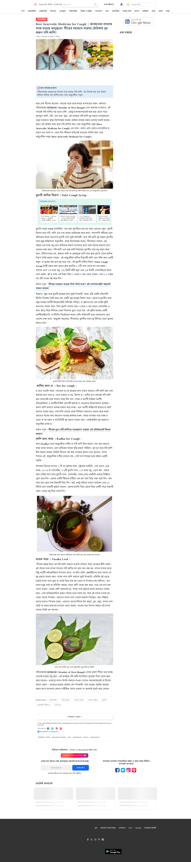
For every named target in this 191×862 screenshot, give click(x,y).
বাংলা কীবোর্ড (109, 4)
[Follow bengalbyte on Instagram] (128, 770)
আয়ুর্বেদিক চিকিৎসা (43, 705)
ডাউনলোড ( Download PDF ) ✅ (74, 755)
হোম (96, 828)
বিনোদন (53, 11)
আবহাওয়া (52, 108)
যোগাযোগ (122, 828)
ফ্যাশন (137, 11)
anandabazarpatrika (59, 737)
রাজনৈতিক (43, 11)
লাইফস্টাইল (73, 11)
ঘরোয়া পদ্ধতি (79, 700)
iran (70, 737)
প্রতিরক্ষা (145, 11)
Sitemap (138, 828)
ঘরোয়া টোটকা (92, 700)
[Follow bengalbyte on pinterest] (134, 770)
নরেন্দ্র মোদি (127, 11)
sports (86, 737)
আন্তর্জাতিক (32, 11)
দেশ (23, 11)
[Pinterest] (61, 728)
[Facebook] (48, 728)
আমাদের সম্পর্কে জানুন (108, 828)
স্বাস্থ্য (168, 11)
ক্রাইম (161, 11)
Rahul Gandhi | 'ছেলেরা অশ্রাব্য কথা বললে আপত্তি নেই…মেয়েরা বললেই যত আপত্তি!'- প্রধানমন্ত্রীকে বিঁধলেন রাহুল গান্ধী (106, 220)
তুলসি (104, 700)
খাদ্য (107, 11)
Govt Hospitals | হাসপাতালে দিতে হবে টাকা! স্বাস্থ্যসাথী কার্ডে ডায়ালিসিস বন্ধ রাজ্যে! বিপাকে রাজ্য (86, 220)
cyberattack (78, 737)
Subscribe (80, 767)
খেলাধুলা (62, 11)
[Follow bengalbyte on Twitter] (123, 770)
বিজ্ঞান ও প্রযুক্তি (86, 11)
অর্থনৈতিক (115, 11)
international (95, 737)
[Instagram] (57, 728)
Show (78, 716)
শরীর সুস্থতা (66, 700)
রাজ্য (153, 11)
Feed (130, 828)
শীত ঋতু (57, 705)
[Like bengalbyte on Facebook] (117, 770)
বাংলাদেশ (98, 11)
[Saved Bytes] (121, 4)
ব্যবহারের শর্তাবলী (150, 828)
